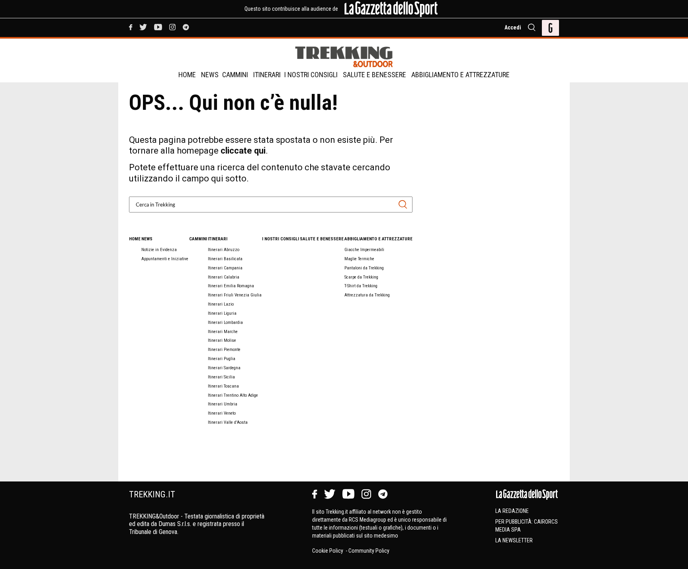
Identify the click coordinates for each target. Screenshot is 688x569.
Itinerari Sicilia (221, 377)
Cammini (235, 74)
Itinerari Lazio (221, 304)
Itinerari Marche (223, 331)
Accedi (512, 27)
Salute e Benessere (374, 74)
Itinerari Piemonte (224, 349)
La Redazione (512, 511)
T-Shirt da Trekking (360, 285)
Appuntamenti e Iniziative (164, 258)
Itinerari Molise (222, 340)
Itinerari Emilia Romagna (231, 285)
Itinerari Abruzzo (223, 249)
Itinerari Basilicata (225, 258)
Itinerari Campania (225, 268)
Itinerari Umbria (222, 404)
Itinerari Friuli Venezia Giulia (235, 295)
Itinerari (267, 74)
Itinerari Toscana (223, 386)
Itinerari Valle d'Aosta (228, 422)
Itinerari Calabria (223, 277)
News (210, 74)
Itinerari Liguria (222, 313)
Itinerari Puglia (221, 358)
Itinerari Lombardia (225, 322)
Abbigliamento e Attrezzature (460, 74)
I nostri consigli (311, 74)
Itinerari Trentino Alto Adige (233, 395)
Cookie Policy (328, 551)
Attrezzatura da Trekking (367, 295)
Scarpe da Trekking (361, 277)
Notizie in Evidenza (159, 249)
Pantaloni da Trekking (364, 268)
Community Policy (368, 551)
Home (187, 74)
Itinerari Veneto (222, 413)
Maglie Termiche (359, 258)
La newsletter (514, 540)
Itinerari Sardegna (224, 367)
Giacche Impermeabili (364, 249)
